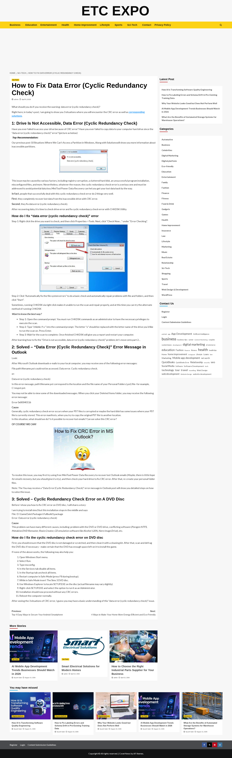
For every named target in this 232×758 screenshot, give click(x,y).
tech (206, 366)
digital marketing (194, 344)
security (207, 362)
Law (163, 236)
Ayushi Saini (18, 677)
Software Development (194, 366)
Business (15, 25)
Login (164, 317)
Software (179, 366)
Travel (165, 284)
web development (171, 374)
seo (213, 362)
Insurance (166, 230)
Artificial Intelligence (201, 334)
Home (164, 354)
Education (31, 25)
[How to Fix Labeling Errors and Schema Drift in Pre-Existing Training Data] (73, 705)
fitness (194, 350)
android (164, 334)
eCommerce (210, 345)
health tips (213, 350)
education (168, 350)
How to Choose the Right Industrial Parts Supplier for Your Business (133, 670)
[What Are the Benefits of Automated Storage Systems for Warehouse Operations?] (202, 705)
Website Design (186, 374)
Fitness (165, 198)
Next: (123, 613)
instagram (191, 354)
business (169, 338)
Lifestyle (105, 25)
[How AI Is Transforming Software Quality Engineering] (30, 705)
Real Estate (167, 257)
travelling (192, 370)
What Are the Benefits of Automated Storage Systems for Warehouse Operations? (189, 118)
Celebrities (167, 150)
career (191, 340)
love (211, 354)
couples (212, 340)
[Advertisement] (116, 48)
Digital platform (169, 161)
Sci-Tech (132, 25)
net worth (205, 358)
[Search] (220, 25)
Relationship (167, 263)
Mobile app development (186, 357)
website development (202, 374)
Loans (206, 354)
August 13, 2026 (202, 732)
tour (177, 369)
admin (16, 99)
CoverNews (124, 753)
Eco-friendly (167, 166)
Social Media (168, 365)
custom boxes (167, 345)
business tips (182, 340)
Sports (118, 25)
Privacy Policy (163, 25)
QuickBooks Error (182, 362)
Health (65, 25)
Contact (146, 25)
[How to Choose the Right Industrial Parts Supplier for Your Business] (133, 646)
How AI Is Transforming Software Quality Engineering (187, 89)
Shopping (166, 273)
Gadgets (166, 209)
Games (165, 214)
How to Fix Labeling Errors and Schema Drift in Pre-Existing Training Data (189, 96)
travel (184, 369)
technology (168, 369)
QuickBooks (168, 362)
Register (166, 311)
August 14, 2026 (30, 677)
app (169, 334)
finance (187, 350)
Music (164, 252)
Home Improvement (85, 25)
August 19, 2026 (73, 732)
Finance (165, 193)
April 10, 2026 (75, 674)
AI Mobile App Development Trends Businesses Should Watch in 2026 (33, 670)
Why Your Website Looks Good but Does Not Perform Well (190, 103)
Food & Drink (168, 204)
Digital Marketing (170, 155)
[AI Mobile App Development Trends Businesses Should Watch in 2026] (34, 646)
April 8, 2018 (26, 99)
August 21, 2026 (30, 729)
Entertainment (48, 25)
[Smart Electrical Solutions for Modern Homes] (84, 646)
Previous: (37, 613)
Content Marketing (201, 340)
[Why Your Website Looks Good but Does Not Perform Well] (116, 705)
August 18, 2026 (116, 729)
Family (165, 182)
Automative (167, 139)
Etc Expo (115, 10)
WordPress (167, 295)
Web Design (202, 370)
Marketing (167, 246)
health (203, 349)
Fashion (165, 188)
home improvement (177, 354)
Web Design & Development (175, 289)
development (177, 345)
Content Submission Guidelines (176, 322)
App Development (181, 333)
